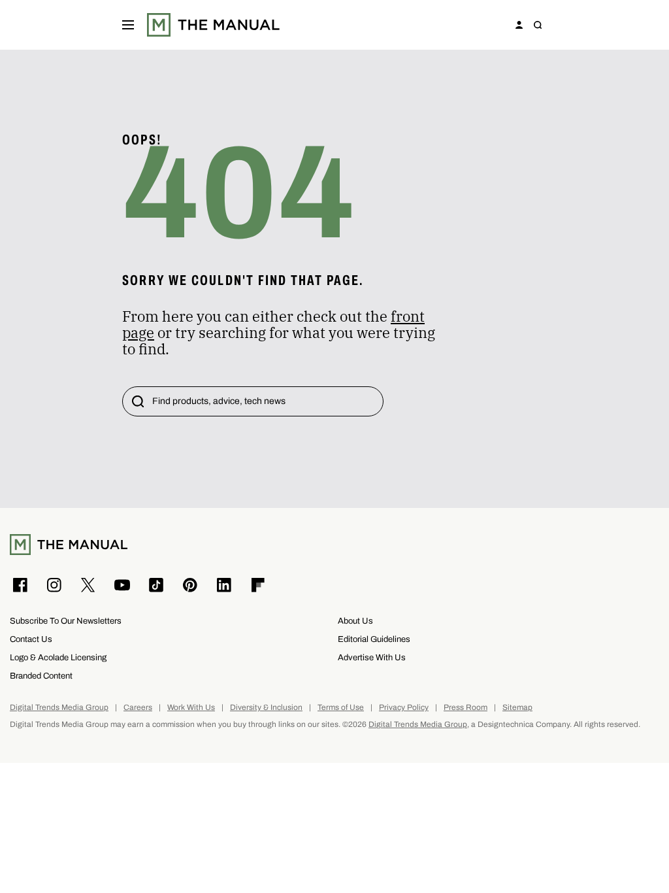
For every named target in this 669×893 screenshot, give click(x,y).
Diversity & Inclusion (266, 707)
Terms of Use (341, 707)
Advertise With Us (372, 657)
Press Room (465, 707)
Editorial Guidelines (374, 639)
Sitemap (517, 707)
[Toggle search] (538, 25)
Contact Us (31, 639)
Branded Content (41, 675)
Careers (137, 707)
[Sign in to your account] (519, 25)
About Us (355, 621)
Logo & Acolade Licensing (58, 657)
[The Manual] (213, 25)
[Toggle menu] (128, 24)
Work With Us (191, 707)
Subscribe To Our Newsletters (66, 621)
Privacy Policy (404, 707)
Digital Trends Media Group (59, 707)
